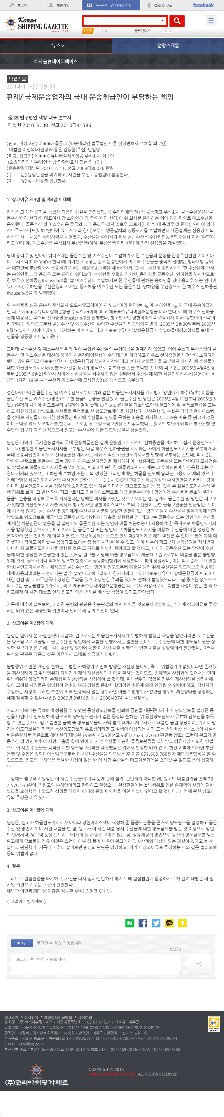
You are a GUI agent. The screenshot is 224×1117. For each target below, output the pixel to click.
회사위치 (31, 1017)
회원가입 (63, 5)
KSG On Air (163, 5)
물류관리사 (142, 31)
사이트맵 (85, 1017)
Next (170, 31)
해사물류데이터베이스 (56, 61)
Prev (165, 31)
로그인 (22, 5)
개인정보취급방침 (58, 1017)
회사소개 (11, 1017)
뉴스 (56, 45)
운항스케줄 (168, 45)
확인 (198, 964)
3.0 (104, 31)
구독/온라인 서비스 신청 (114, 5)
